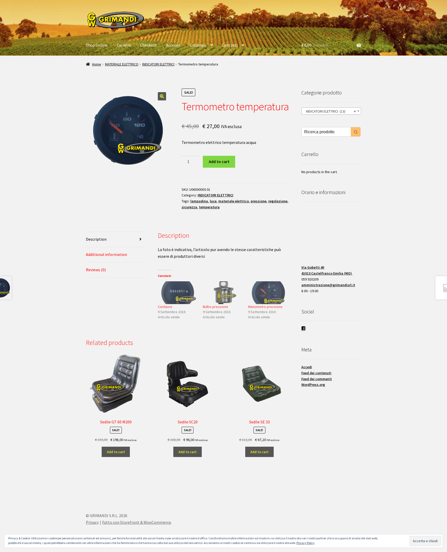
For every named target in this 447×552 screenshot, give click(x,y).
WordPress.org (313, 384)
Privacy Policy (305, 543)
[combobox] (331, 111)
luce (213, 201)
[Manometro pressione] (268, 292)
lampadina (199, 201)
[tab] (116, 239)
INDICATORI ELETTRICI (158, 64)
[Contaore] (178, 292)
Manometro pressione (265, 306)
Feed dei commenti (316, 379)
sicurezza (189, 207)
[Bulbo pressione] (223, 292)
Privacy (92, 522)
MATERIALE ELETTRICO (121, 64)
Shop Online (97, 45)
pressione (258, 201)
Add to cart (219, 161)
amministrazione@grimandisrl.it (328, 285)
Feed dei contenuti (316, 373)
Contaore (165, 306)
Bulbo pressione (215, 306)
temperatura (209, 207)
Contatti (229, 45)
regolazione (277, 201)
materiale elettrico (233, 201)
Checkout (148, 45)
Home (96, 64)
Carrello (124, 45)
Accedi (306, 367)
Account (173, 45)
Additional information (106, 254)
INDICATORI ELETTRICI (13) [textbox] (330, 111)
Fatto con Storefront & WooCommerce (136, 522)
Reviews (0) (96, 269)
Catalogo (198, 45)
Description (96, 239)
